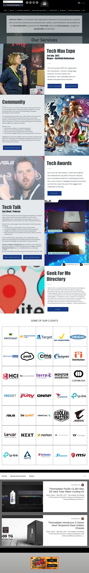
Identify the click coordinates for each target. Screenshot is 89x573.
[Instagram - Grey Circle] (37, 2)
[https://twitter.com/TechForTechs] (30, 2)
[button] (85, 476)
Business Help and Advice (18, 476)
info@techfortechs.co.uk (27, 248)
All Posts (4, 476)
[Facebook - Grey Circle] (27, 2)
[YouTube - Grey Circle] (34, 2)
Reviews (31, 476)
